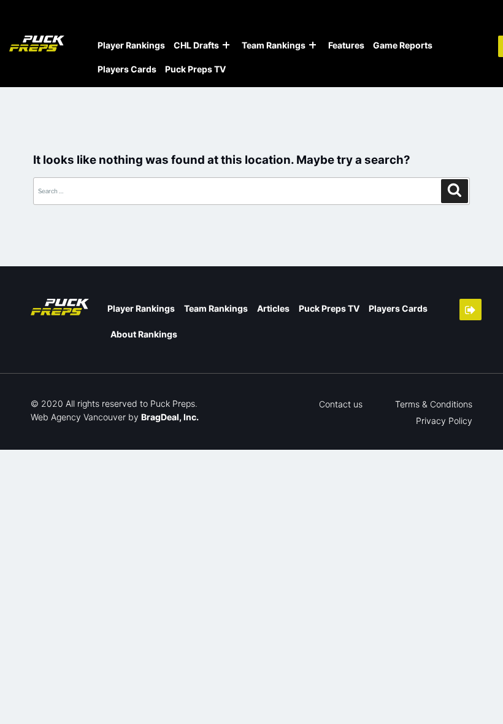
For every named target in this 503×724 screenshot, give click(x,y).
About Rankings (143, 334)
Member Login (470, 309)
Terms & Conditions (433, 404)
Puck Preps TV (195, 69)
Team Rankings (273, 45)
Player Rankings (131, 45)
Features (346, 45)
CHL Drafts (196, 45)
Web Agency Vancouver (78, 417)
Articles (273, 308)
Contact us (341, 404)
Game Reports (402, 45)
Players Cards (127, 69)
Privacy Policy (444, 420)
